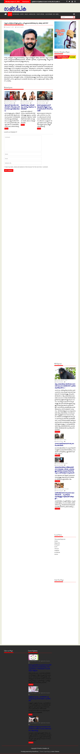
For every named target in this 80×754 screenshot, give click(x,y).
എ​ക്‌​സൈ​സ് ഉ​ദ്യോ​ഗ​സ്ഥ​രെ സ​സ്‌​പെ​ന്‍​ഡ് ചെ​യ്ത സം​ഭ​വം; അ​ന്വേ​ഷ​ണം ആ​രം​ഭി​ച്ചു (54, 1)
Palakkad (56, 550)
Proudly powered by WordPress (29, 751)
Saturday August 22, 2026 (61, 380)
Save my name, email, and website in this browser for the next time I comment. (26, 167)
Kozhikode (57, 552)
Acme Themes (55, 751)
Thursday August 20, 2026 (61, 463)
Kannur (56, 554)
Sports (22, 14)
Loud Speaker (48, 14)
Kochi (55, 546)
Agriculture (32, 14)
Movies (10, 14)
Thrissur (56, 548)
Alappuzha (57, 543)
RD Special (57, 431)
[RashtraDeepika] (6, 14)
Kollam (56, 541)
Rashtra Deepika (20, 27)
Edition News (16, 14)
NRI (54, 14)
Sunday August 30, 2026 (10, 101)
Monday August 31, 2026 (35, 661)
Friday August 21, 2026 (61, 439)
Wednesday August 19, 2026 (62, 489)
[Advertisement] (65, 69)
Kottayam (57, 545)
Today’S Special (40, 14)
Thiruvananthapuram (59, 539)
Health (26, 14)
